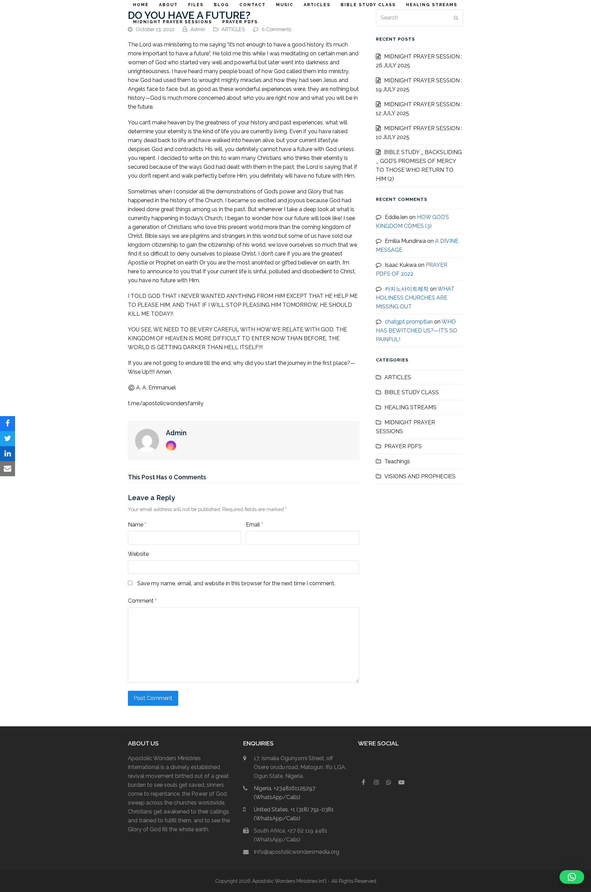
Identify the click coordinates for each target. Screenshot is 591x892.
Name (137, 524)
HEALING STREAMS (410, 407)
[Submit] (456, 17)
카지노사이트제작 (407, 289)
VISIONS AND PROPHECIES (420, 476)
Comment (142, 601)
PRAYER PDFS (403, 446)
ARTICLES (233, 29)
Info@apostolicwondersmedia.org (296, 852)
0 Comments (276, 29)
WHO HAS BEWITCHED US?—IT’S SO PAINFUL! (416, 330)
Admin (198, 29)
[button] (7, 423)
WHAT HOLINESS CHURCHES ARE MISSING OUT (415, 298)
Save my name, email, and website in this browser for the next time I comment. (236, 583)
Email (254, 524)
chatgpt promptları (409, 321)
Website (138, 554)
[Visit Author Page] (147, 440)
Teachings (397, 461)
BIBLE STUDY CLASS (411, 392)
